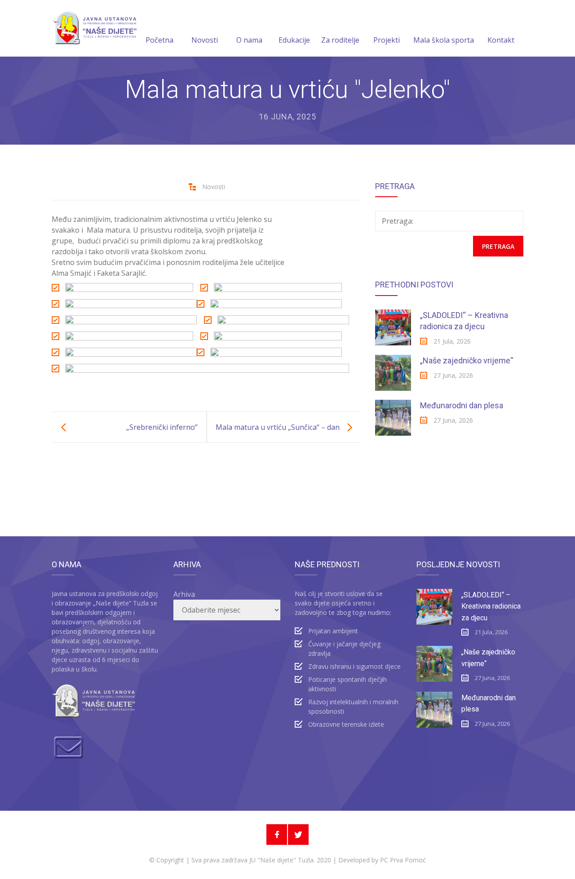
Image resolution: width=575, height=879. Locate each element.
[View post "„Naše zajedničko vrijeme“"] (393, 373)
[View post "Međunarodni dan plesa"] (393, 418)
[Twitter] (298, 834)
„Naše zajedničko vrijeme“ (466, 360)
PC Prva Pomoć (402, 860)
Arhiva (184, 594)
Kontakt (500, 40)
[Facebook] (276, 834)
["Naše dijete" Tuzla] (94, 28)
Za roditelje (340, 40)
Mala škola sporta (443, 40)
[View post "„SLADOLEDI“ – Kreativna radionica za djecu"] (393, 327)
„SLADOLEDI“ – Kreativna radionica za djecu (491, 606)
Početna (159, 40)
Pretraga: (397, 221)
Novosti (204, 40)
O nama (249, 40)
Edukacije (294, 40)
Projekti (386, 40)
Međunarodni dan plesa (461, 405)
